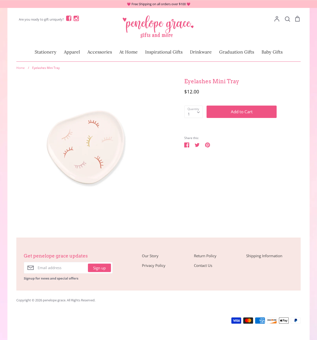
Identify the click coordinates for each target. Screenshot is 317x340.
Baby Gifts (272, 52)
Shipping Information (264, 255)
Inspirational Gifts (164, 52)
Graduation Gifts (236, 52)
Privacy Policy (153, 265)
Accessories (99, 52)
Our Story (150, 255)
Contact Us (203, 265)
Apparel (72, 52)
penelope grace (54, 300)
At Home (128, 52)
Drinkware (201, 52)
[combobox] (193, 112)
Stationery (45, 52)
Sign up (99, 267)
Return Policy (205, 255)
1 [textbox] (189, 114)
